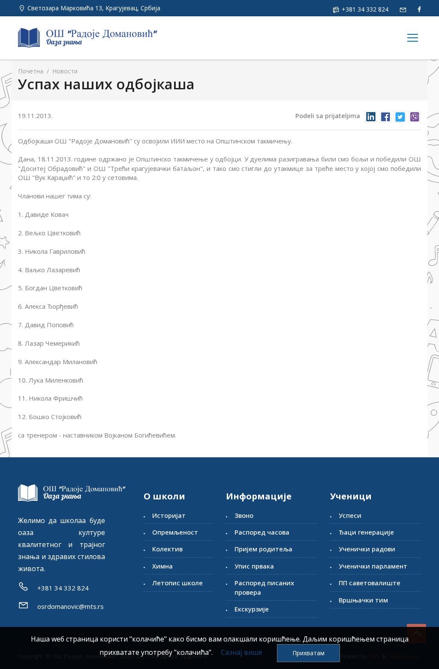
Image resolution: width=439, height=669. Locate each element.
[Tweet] (400, 116)
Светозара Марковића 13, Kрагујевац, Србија (93, 8)
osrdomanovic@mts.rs (70, 606)
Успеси (350, 515)
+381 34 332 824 (364, 9)
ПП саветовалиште (369, 582)
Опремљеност (175, 532)
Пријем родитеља (263, 548)
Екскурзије (252, 609)
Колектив (167, 548)
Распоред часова (262, 532)
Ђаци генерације (366, 532)
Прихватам (308, 653)
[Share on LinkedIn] (370, 116)
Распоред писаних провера (264, 587)
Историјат (169, 515)
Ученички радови (367, 548)
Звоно (244, 515)
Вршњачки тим (363, 600)
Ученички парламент (373, 566)
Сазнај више (241, 652)
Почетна (30, 71)
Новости (64, 71)
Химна (162, 566)
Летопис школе (177, 582)
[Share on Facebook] (385, 116)
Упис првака (254, 566)
